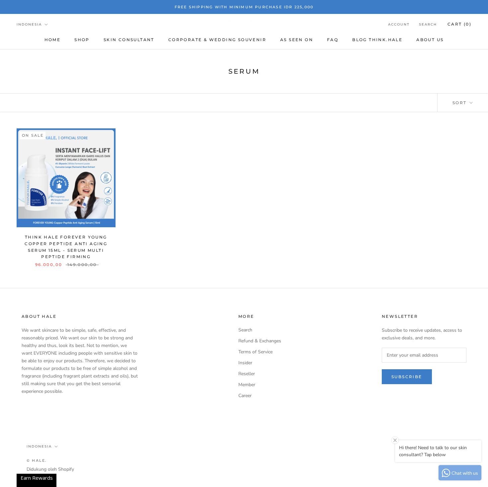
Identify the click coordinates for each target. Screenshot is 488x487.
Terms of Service (255, 352)
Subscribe (406, 376)
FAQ (332, 39)
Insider (245, 363)
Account (399, 24)
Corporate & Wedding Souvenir (217, 39)
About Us (430, 39)
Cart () (459, 24)
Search (428, 24)
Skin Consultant (129, 39)
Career (245, 395)
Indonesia (29, 24)
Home (52, 39)
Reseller (246, 374)
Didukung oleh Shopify (50, 469)
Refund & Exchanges (259, 341)
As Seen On (296, 39)
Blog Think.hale (377, 39)
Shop (82, 39)
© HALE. (37, 460)
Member (246, 385)
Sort (460, 102)
